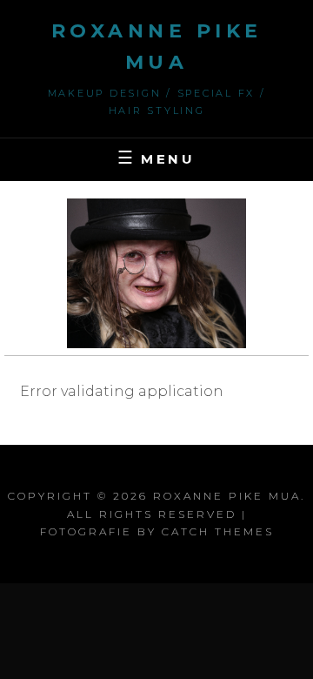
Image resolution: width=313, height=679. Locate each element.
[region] (156, 273)
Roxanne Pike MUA (227, 495)
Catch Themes (218, 531)
